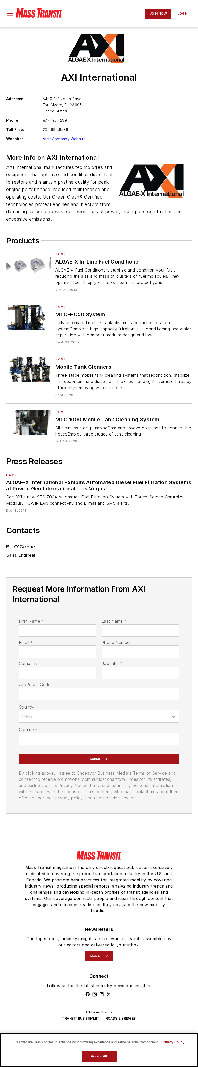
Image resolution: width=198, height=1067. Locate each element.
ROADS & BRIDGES (121, 1018)
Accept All (99, 1056)
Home (60, 254)
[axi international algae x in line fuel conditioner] (28, 264)
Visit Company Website (64, 139)
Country (28, 707)
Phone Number (116, 642)
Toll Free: (15, 129)
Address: (14, 98)
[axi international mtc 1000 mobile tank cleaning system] (28, 422)
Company (28, 663)
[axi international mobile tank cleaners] (28, 369)
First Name (31, 621)
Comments (29, 729)
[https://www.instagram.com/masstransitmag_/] (94, 994)
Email (26, 642)
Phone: (12, 120)
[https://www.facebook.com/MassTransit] (87, 994)
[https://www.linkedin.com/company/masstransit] (101, 994)
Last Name (114, 621)
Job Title (112, 663)
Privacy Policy (172, 1042)
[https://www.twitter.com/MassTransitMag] (108, 994)
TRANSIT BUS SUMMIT (80, 1018)
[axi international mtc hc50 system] (28, 317)
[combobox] (99, 716)
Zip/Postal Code (35, 684)
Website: (14, 139)
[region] (99, 1050)
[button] (10, 14)
